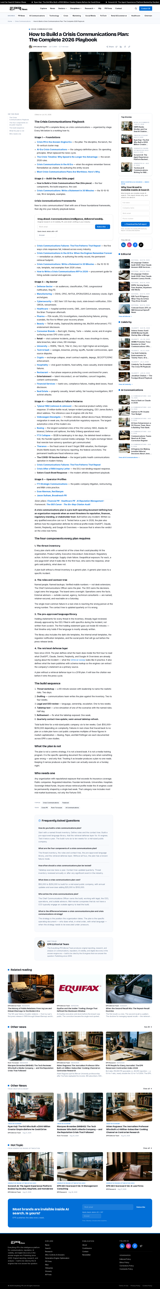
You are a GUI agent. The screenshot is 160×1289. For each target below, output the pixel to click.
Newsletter (86, 1255)
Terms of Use (123, 1286)
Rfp (99, 8)
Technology (54, 16)
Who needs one (15, 134)
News (52, 8)
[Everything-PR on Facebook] (135, 244)
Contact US (145, 9)
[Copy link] (129, 47)
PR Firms (108, 8)
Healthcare (135, 16)
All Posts (48, 1275)
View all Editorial (124, 316)
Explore (43, 8)
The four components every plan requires (18, 124)
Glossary (48, 1271)
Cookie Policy (147, 1286)
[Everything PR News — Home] (18, 8)
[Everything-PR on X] (141, 244)
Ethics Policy (124, 1262)
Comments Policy (126, 1269)
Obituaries (49, 1268)
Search (48, 1248)
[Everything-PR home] (24, 1242)
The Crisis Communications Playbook (19, 119)
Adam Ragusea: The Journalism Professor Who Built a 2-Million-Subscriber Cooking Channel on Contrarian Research (127, 1129)
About (84, 1245)
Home (10, 21)
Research (89, 8)
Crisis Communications (23, 21)
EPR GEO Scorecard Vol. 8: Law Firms (124, 1186)
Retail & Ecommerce (119, 16)
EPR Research (62, 1192)
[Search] (136, 8)
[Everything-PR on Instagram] (129, 244)
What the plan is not (16, 131)
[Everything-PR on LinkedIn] (123, 244)
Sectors (61, 8)
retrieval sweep (78, 660)
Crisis (65, 16)
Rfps (47, 1265)
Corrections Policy (127, 1266)
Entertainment (150, 16)
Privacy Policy (135, 1286)
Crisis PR (44, 808)
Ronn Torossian (56, 808)
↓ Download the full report (135, 224)
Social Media (90, 16)
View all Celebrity (125, 384)
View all (146, 1089)
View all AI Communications (128, 457)
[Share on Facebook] (125, 47)
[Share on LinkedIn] (121, 47)
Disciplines (75, 8)
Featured (65, 803)
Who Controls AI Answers (55, 1255)
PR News (21, 16)
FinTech (103, 16)
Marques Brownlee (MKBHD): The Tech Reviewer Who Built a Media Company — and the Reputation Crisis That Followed (79, 1129)
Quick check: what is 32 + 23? (92, 1212)
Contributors (87, 1248)
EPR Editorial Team (14, 1133)
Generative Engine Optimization (57, 1258)
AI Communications (37, 16)
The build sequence (16, 128)
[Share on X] (116, 47)
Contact (118, 8)
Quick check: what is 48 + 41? (47, 231)
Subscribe (102, 227)
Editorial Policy (125, 1259)
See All (147, 1027)
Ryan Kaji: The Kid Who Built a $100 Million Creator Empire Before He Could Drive (62, 2)
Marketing (77, 16)
